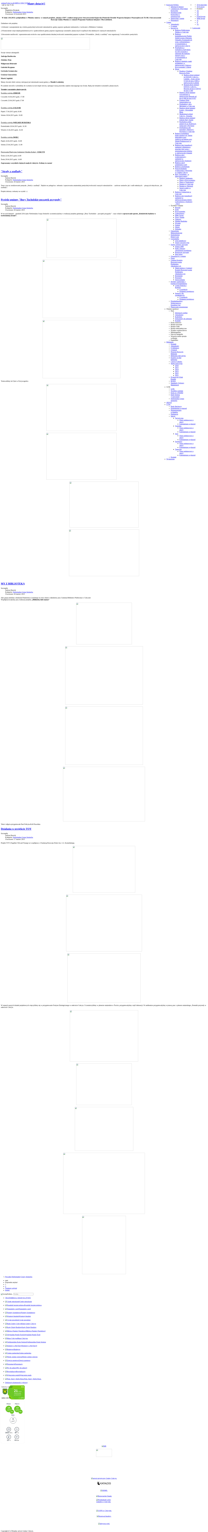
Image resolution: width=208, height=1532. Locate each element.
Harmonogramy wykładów (176, 411)
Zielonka (178, 229)
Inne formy (179, 254)
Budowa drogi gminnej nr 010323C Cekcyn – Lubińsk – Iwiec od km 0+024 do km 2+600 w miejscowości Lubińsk (192, 79)
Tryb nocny (201, 7)
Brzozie (177, 208)
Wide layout (201, 18)
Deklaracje (174, 414)
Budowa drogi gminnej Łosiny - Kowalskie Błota (187, 110)
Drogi (177, 69)
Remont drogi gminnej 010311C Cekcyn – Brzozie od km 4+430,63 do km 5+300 (192, 88)
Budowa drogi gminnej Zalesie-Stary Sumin (187, 119)
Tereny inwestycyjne (182, 243)
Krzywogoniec (180, 211)
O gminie (174, 26)
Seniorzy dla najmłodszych (179, 294)
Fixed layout (201, 16)
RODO (173, 381)
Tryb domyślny (202, 5)
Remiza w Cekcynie (186, 184)
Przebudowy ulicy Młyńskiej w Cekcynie (187, 105)
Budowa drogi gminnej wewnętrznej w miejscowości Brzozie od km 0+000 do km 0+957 (188, 95)
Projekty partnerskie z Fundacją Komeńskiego (179, 283)
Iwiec (177, 209)
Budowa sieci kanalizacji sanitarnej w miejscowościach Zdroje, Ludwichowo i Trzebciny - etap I (183, 200)
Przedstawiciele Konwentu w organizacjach (176, 14)
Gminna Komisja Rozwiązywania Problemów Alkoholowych (176, 263)
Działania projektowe (186, 291)
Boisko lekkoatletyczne (179, 328)
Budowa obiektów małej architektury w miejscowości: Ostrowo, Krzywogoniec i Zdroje (183, 64)
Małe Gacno (179, 215)
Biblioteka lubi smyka (178, 356)
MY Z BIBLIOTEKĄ (13, 583)
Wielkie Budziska (181, 221)
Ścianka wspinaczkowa (179, 330)
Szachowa (178, 441)
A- (198, 20)
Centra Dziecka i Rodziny (181, 286)
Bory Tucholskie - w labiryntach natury (182, 175)
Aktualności (175, 24)
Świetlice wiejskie (177, 206)
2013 (177, 371)
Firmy (173, 258)
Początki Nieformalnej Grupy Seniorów (18, 1277)
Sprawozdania (180, 280)
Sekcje (173, 416)
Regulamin (179, 276)
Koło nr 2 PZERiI (177, 393)
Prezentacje (175, 20)
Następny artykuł (11, 1288)
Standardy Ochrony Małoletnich (177, 384)
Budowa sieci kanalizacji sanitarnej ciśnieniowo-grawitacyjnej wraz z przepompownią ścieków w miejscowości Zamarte (183, 149)
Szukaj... (10, 1294)
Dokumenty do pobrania (183, 319)
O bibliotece (175, 348)
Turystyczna (179, 418)
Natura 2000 (179, 246)
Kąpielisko (174, 340)
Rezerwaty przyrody (182, 252)
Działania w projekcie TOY (16, 828)
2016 (177, 365)
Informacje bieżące (177, 7)
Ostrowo (178, 219)
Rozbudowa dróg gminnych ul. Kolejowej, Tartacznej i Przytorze (187, 124)
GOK (173, 389)
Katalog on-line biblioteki (176, 359)
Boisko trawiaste (176, 324)
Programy (178, 278)
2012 (177, 373)
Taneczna (178, 449)
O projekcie (183, 289)
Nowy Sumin (179, 217)
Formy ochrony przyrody (179, 245)
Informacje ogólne (181, 313)
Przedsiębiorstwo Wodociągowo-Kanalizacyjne (176, 303)
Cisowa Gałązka (176, 362)
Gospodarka (175, 239)
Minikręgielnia (176, 332)
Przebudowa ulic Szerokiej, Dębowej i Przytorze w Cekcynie (187, 129)
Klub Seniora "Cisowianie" (175, 396)
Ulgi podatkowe (180, 241)
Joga (176, 434)
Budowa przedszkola (182, 167)
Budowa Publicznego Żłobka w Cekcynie (182, 31)
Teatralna (178, 426)
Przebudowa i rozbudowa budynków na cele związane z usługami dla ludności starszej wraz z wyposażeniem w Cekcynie (183, 53)
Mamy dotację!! (36, 3)
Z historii (174, 350)
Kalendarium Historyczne (175, 236)
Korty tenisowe (176, 323)
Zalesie (177, 225)
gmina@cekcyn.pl (7, 3)
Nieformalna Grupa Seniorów (23, 12)
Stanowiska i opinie (177, 18)
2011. (177, 375)
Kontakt (178, 321)
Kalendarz (178, 317)
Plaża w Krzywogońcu (187, 180)
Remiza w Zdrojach (186, 186)
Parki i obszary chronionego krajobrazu (183, 249)
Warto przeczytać (177, 363)
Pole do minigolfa (177, 334)
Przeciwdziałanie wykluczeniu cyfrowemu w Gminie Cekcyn (183, 170)
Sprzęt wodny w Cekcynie (185, 189)
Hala (172, 311)
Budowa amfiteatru (186, 178)
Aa (198, 11)
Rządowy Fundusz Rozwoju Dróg (185, 72)
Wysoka (178, 223)
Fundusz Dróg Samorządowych (185, 101)
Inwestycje (174, 28)
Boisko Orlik (175, 326)
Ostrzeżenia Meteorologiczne (176, 232)
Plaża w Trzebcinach (186, 182)
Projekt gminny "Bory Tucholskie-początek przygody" (31, 199)
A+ (198, 24)
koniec (7, 1290)
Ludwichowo (179, 213)
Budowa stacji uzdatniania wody (181, 164)
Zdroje (177, 227)
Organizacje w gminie (178, 256)
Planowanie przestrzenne (179, 307)
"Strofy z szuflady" (11, 171)
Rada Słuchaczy (176, 406)
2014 (177, 369)
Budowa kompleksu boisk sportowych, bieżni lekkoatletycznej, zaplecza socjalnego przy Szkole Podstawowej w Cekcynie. (183, 138)
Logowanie (196, 28)
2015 (177, 367)
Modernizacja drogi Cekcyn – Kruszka (186, 115)
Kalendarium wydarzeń (179, 408)
